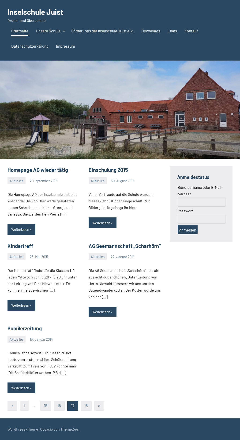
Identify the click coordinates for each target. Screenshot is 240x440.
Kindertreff (20, 246)
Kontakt (191, 30)
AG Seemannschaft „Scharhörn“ (125, 246)
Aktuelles (16, 181)
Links (172, 30)
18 (86, 405)
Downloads (150, 30)
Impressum (65, 46)
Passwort (185, 210)
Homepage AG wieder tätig (38, 170)
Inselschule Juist (35, 11)
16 (59, 405)
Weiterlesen (20, 229)
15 (45, 405)
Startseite (19, 30)
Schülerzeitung (25, 328)
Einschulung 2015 (108, 170)
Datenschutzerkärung (30, 46)
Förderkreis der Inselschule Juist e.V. (102, 30)
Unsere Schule (48, 30)
